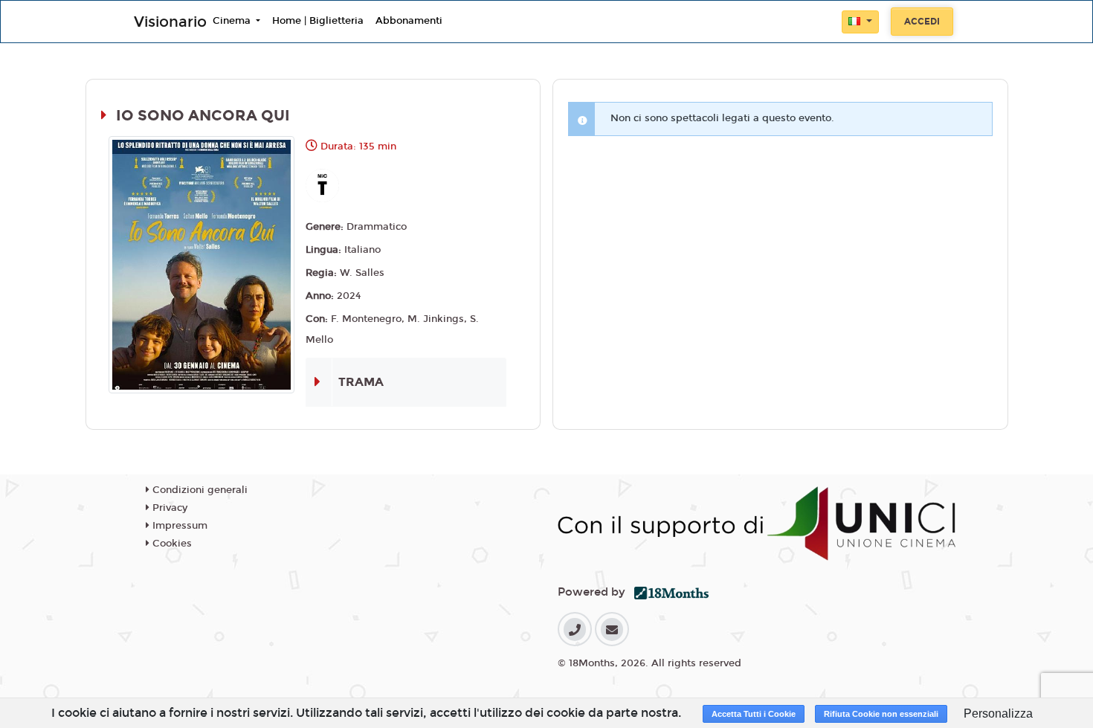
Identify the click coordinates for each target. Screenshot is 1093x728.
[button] (860, 21)
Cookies (170, 544)
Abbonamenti (408, 21)
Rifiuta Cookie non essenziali (881, 713)
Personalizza (998, 713)
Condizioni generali (198, 490)
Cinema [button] (233, 21)
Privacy (168, 508)
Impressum (178, 526)
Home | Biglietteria (318, 21)
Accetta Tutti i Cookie (754, 713)
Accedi (922, 21)
